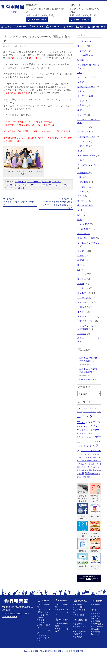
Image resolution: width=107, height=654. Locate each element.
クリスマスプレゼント (88, 165)
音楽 (88, 477)
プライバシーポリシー (97, 617)
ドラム (44, 185)
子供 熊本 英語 (86, 238)
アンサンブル (84, 41)
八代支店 (80, 464)
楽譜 (79, 110)
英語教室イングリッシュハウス (61, 612)
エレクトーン (25, 188)
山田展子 (92, 464)
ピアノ (13, 188)
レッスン (81, 274)
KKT (79, 215)
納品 (81, 473)
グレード (96, 433)
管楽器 (41, 620)
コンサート (83, 288)
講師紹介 (78, 637)
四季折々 (81, 105)
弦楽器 (41, 623)
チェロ (91, 441)
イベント (56, 182)
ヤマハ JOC (83, 224)
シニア (80, 82)
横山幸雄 (80, 470)
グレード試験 (84, 298)
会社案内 (12, 12)
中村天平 (89, 461)
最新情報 (78, 605)
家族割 (80, 60)
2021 (80, 177)
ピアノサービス (85, 321)
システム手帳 (84, 187)
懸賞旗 (80, 260)
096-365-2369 (9, 616)
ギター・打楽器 (43, 626)
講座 (79, 219)
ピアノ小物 (83, 146)
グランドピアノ (86, 433)
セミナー (81, 251)
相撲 (79, 265)
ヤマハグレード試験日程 (79, 633)
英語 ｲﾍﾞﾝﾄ (83, 234)
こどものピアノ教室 (43, 616)
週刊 (79, 210)
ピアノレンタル (79, 611)
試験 (84, 477)
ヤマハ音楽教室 (85, 457)
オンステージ (34, 182)
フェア (80, 101)
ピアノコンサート (89, 451)
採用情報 (81, 334)
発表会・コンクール (79, 628)
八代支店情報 (84, 229)
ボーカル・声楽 (43, 631)
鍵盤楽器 (42, 635)
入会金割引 (83, 173)
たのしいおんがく (86, 87)
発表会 (80, 284)
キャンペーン (84, 302)
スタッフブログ (85, 316)
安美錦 (80, 255)
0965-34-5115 (81, 20)
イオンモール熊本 (86, 155)
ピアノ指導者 (84, 182)
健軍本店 (97, 461)
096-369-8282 (38, 20)
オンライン (20, 182)
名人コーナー (84, 91)
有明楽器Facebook (95, 633)
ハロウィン (83, 141)
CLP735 (80, 408)
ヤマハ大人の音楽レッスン (43, 611)
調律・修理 (79, 615)
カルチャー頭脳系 (61, 630)
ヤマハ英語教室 (85, 55)
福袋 (79, 151)
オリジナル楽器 (85, 96)
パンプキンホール (84, 446)
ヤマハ (86, 454)
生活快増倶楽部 (85, 205)
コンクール (83, 127)
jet (78, 269)
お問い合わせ (98, 624)
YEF (79, 73)
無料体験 (88, 470)
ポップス (35, 185)
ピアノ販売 (79, 607)
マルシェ (81, 279)
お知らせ (46, 182)
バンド (26, 185)
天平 (86, 464)
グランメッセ (84, 51)
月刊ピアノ (95, 467)
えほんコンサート (91, 408)
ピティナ (81, 115)
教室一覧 (96, 605)
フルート (81, 46)
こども (80, 191)
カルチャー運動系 (61, 625)
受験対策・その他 (43, 639)
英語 (87, 473)
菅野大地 (94, 474)
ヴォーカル (81, 460)
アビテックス (84, 132)
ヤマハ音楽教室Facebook (97, 628)
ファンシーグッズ (86, 137)
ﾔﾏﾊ (92, 477)
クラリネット (85, 430)
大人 (79, 196)
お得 (79, 160)
